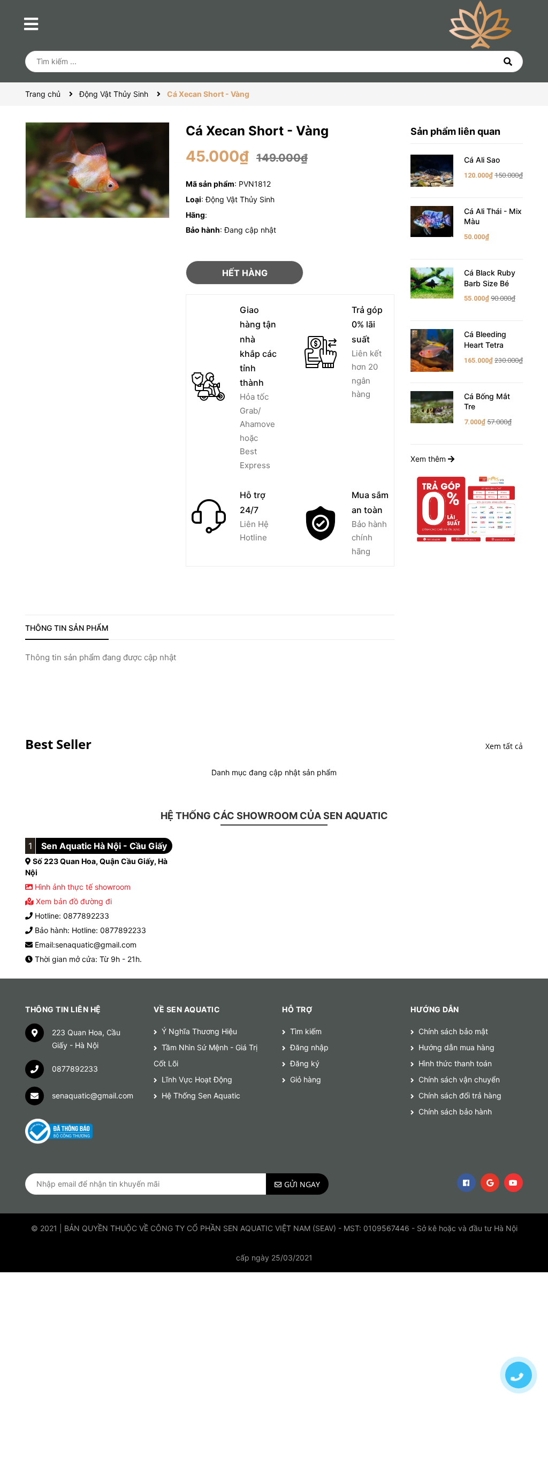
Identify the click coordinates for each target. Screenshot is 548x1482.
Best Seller (58, 744)
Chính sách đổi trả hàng (459, 1095)
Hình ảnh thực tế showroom (83, 886)
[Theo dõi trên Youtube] (513, 1182)
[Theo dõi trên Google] (490, 1182)
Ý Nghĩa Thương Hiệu (199, 1031)
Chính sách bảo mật (453, 1031)
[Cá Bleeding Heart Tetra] (431, 349)
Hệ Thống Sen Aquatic (201, 1095)
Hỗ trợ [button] (297, 1009)
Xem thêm (429, 458)
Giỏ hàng (305, 1079)
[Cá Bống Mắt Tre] (431, 406)
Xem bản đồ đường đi (73, 901)
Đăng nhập (309, 1047)
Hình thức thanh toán (455, 1063)
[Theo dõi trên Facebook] (466, 1182)
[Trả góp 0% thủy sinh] (466, 508)
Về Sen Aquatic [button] (187, 1009)
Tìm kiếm (306, 1031)
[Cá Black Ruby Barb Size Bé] (431, 282)
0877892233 (75, 1068)
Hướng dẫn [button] (434, 1009)
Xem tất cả (504, 746)
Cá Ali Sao (482, 159)
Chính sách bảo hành (455, 1111)
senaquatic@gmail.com (92, 1095)
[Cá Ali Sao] (431, 169)
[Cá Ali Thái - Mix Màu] (431, 220)
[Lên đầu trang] (518, 1337)
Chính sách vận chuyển (459, 1079)
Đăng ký (304, 1063)
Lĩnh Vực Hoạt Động (197, 1079)
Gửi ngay (302, 1184)
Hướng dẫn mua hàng (456, 1047)
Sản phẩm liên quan (455, 131)
